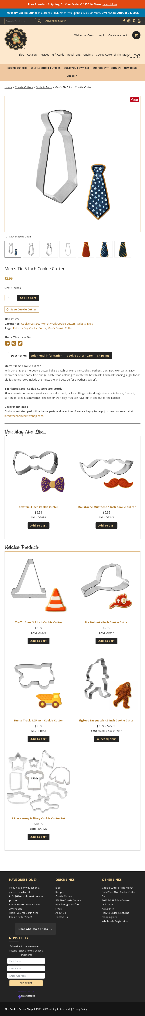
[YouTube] (139, 21)
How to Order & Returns (115, 912)
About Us (61, 912)
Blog (21, 54)
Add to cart (28, 298)
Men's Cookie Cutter (60, 328)
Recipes (44, 54)
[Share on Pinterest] (14, 343)
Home (8, 87)
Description (19, 355)
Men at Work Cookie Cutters (58, 323)
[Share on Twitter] (20, 343)
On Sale (72, 76)
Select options (106, 739)
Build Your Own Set (76, 68)
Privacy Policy (80, 1009)
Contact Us (133, 57)
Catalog (32, 54)
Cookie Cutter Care (80, 355)
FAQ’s (136, 54)
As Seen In (108, 908)
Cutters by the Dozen (107, 68)
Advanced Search (56, 20)
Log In (101, 35)
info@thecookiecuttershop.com (24, 416)
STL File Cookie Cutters (45, 68)
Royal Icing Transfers (80, 54)
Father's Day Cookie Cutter (29, 328)
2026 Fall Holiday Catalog (116, 900)
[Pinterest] (134, 21)
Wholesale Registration (115, 921)
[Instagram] (128, 21)
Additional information (46, 355)
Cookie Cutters (17, 68)
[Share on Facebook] (7, 343)
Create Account (117, 35)
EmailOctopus (28, 996)
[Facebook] (124, 21)
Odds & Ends (44, 87)
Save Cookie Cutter (23, 309)
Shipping (103, 355)
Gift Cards (58, 54)
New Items (130, 68)
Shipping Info (109, 917)
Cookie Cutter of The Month (113, 54)
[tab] (18, 355)
